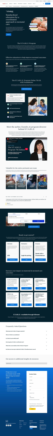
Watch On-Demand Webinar (34, 226)
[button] (37, 1)
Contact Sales (41, 259)
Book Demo (47, 3)
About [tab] (39, 213)
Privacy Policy (10, 423)
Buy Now (8, 34)
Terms (6, 423)
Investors (20, 426)
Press (20, 427)
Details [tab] (27, 213)
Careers (20, 424)
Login (26, 259)
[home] (5, 3)
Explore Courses (12, 259)
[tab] (15, 97)
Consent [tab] (14, 213)
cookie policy (22, 217)
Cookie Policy (14, 423)
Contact (24, 424)
